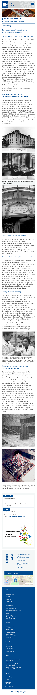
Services (8, 622)
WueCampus (9, 646)
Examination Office (10, 632)
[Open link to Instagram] (6, 555)
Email (19, 564)
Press (7, 662)
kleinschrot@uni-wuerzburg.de (17, 516)
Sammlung (21, 21)
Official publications (10, 618)
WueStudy (8, 645)
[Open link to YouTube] (6, 561)
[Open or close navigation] (32, 4)
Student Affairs (9, 634)
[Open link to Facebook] (11, 558)
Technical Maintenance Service (13, 667)
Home (7, 589)
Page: (6, 686)
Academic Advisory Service (12, 631)
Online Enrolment (10, 649)
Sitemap (8, 676)
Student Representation (11, 635)
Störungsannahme (10, 665)
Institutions (8, 599)
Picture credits (9, 677)
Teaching (8, 598)
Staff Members (9, 615)
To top (7, 679)
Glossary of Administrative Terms (14, 617)
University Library (10, 626)
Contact (7, 655)
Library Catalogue (10, 651)
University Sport (9, 629)
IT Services (8, 627)
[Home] (2, 21)
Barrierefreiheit (21, 693)
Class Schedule (9, 648)
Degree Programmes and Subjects (14, 610)
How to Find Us (9, 660)
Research (8, 596)
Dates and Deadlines (11, 608)
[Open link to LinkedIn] (6, 558)
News (7, 612)
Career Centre (9, 637)
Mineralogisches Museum (13, 19)
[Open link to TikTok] (11, 555)
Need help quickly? (10, 668)
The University (9, 593)
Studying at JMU (10, 594)
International (9, 601)
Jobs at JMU (9, 613)
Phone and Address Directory (13, 659)
